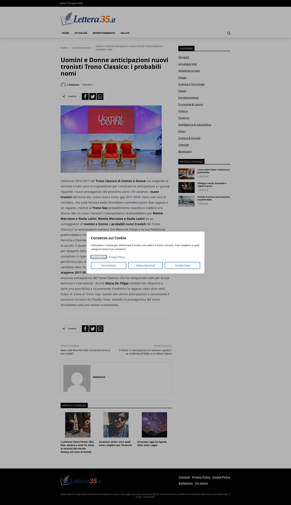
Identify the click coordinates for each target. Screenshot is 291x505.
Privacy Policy (116, 257)
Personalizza (109, 265)
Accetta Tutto (182, 265)
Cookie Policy (98, 257)
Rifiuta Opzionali (145, 265)
